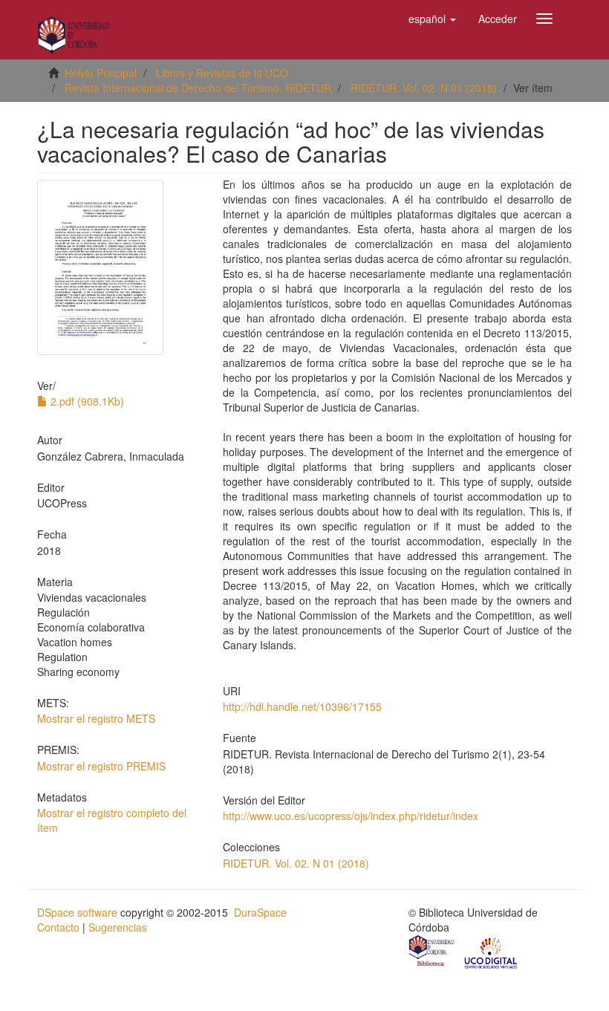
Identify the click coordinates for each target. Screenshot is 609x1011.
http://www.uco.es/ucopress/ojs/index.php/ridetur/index (350, 815)
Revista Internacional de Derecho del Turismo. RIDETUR (198, 87)
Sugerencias (117, 927)
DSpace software (77, 912)
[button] (432, 18)
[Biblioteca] (432, 952)
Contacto (58, 927)
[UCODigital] (491, 952)
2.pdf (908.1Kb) (86, 401)
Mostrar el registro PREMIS (101, 765)
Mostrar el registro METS (96, 718)
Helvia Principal (101, 72)
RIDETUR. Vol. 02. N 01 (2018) (424, 87)
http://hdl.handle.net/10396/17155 (302, 706)
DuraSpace (260, 912)
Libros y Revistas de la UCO (222, 72)
